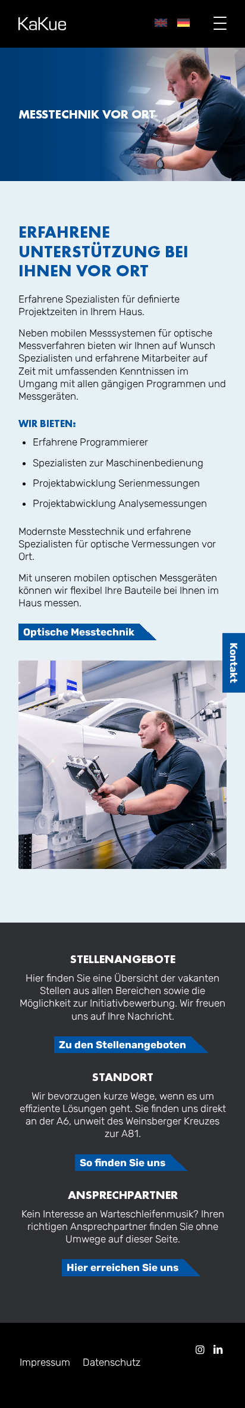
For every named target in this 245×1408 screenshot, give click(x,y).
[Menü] (214, 24)
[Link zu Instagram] (200, 1350)
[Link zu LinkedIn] (218, 1350)
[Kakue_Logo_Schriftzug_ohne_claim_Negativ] (42, 24)
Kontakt (234, 663)
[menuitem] (214, 24)
